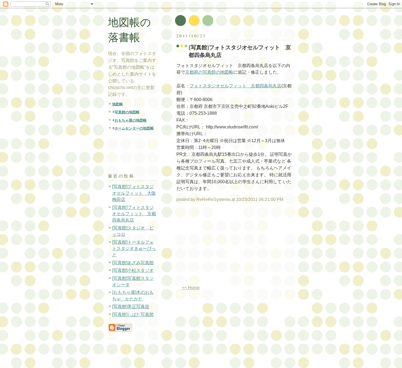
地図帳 (117, 104)
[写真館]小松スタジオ (133, 270)
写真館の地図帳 (127, 112)
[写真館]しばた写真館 (133, 314)
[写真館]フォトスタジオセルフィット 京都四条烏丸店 (240, 51)
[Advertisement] (222, 246)
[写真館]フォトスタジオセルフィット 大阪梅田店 (134, 193)
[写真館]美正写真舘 (130, 306)
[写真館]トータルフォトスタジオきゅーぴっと (134, 248)
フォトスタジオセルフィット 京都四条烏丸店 (235, 86)
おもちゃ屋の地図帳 (131, 120)
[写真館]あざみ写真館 (133, 262)
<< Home (191, 287)
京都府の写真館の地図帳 (209, 72)
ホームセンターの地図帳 (134, 128)
